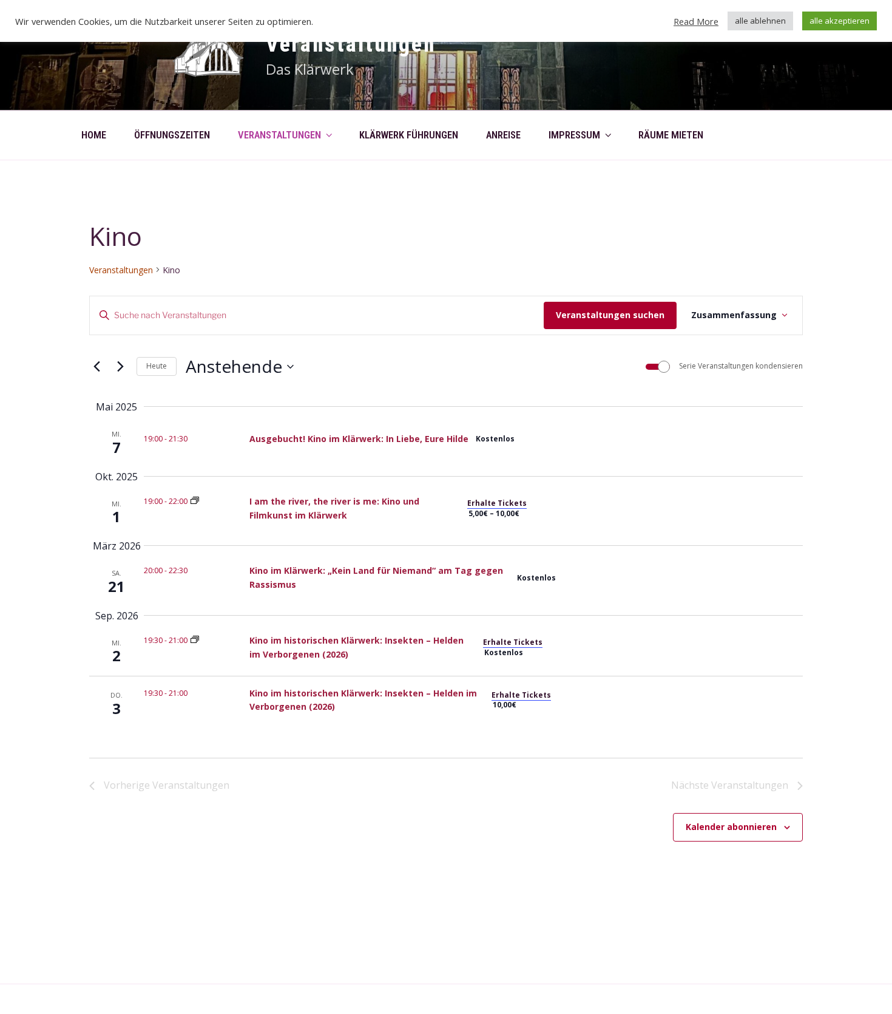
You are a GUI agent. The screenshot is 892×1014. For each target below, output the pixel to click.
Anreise (503, 135)
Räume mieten (670, 135)
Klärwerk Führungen (408, 135)
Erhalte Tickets (497, 503)
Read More (696, 21)
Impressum (574, 135)
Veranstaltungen (351, 44)
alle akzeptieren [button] (839, 20)
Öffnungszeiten (172, 135)
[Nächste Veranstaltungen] (120, 366)
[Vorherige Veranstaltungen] (96, 366)
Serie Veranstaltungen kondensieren (741, 366)
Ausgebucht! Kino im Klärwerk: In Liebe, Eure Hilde (358, 438)
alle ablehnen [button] (760, 20)
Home (93, 135)
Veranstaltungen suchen (610, 315)
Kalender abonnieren (731, 826)
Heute (156, 366)
